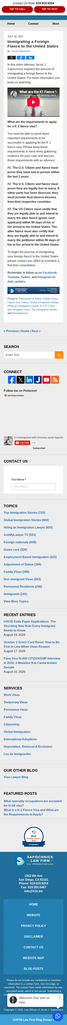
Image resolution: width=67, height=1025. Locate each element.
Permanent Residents (23, 586)
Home (11, 23)
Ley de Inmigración (17, 754)
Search (59, 355)
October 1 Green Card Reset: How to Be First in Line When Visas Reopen (32, 644)
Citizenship (12, 724)
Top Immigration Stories (44, 309)
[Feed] (55, 380)
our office (34, 260)
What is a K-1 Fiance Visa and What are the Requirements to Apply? (31, 812)
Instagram (44, 277)
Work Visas (12, 694)
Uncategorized (20, 313)
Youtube (13, 277)
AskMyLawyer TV (20, 534)
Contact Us (33, 947)
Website (33, 915)
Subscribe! (39, 448)
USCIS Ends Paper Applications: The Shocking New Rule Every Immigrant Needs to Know (30, 626)
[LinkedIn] (29, 380)
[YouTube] (46, 380)
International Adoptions (20, 739)
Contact (33, 23)
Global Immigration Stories (44, 302)
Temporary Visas (16, 702)
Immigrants (15, 594)
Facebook (50, 272)
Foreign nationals (20, 542)
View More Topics (16, 601)
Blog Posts (33, 968)
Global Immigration (17, 731)
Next (36, 331)
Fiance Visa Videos (17, 302)
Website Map (33, 958)
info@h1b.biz (33, 891)
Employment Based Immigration (30, 557)
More (55, 23)
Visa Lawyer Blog (16, 777)
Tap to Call (17, 9)
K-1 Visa (50, 306)
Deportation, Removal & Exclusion (28, 746)
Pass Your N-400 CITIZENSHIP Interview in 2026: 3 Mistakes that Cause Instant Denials (32, 663)
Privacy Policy (33, 925)
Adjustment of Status (30, 298)
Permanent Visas (16, 709)
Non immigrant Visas (18, 309)
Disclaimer (33, 936)
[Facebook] (12, 380)
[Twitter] (20, 380)
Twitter (25, 277)
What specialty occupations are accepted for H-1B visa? (33, 803)
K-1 (42, 306)
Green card (15, 549)
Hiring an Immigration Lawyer (23, 306)
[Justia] (38, 380)
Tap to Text (50, 9)
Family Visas (50, 298)
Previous (11, 331)
